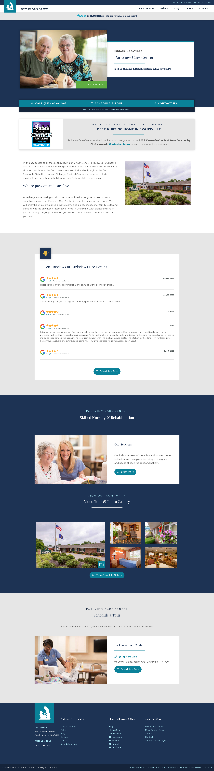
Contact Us (205, 8)
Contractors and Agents (157, 740)
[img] (32, 103)
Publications (115, 733)
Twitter (115, 740)
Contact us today (119, 144)
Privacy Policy (136, 767)
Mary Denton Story (154, 730)
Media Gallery (115, 730)
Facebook (116, 737)
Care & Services (145, 8)
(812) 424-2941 (128, 656)
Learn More (127, 471)
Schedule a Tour (108, 103)
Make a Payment (205, 2)
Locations (95, 110)
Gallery (164, 8)
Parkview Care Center (33, 8)
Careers (189, 8)
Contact (64, 740)
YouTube (116, 747)
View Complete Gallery (109, 575)
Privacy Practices (157, 767)
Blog (176, 8)
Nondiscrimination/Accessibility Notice (191, 767)
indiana (105, 110)
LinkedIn (115, 744)
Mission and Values (154, 726)
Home (85, 110)
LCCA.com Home (183, 2)
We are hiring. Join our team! (121, 16)
